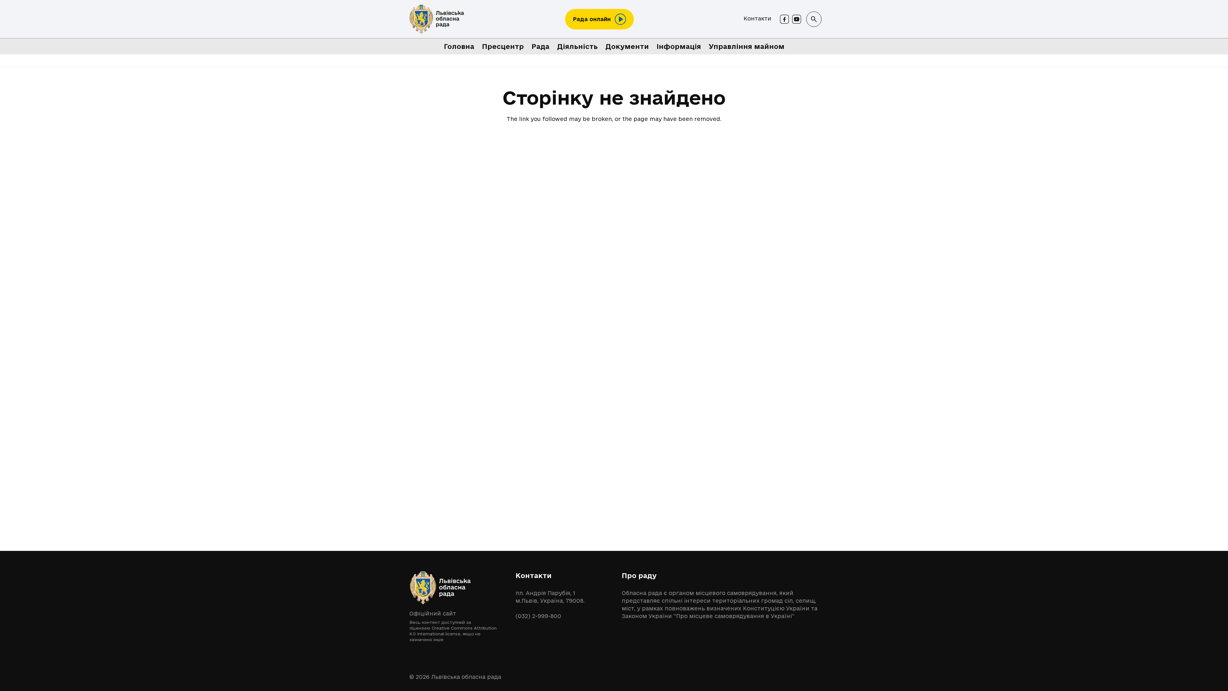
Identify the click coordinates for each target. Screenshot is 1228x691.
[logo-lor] (436, 19)
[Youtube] (796, 19)
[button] (814, 19)
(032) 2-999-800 (538, 616)
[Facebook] (784, 19)
